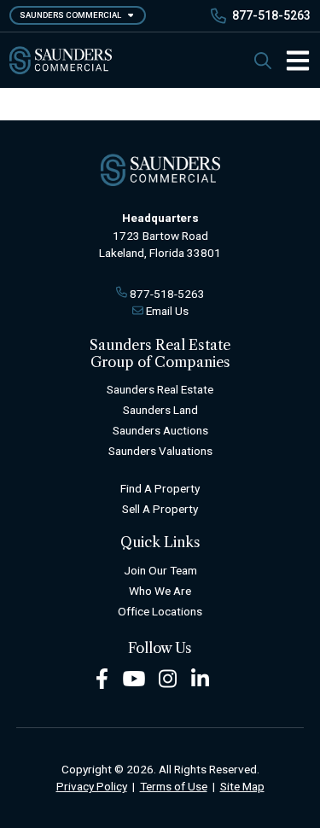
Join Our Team (160, 570)
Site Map (242, 786)
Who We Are (160, 591)
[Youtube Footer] (134, 677)
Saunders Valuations (160, 451)
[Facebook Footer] (102, 677)
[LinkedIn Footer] (200, 677)
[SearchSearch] (262, 60)
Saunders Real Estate (160, 389)
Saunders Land (160, 410)
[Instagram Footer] (168, 677)
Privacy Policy (91, 786)
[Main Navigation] (291, 60)
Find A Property (160, 488)
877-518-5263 (271, 15)
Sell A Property (160, 509)
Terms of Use (173, 786)
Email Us (167, 311)
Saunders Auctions (160, 430)
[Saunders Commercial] (60, 60)
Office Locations (160, 611)
